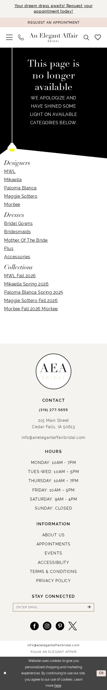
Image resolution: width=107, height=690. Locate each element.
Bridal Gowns (18, 223)
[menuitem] (9, 37)
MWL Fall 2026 (20, 275)
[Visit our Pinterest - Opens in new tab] (60, 626)
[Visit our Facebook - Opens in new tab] (34, 626)
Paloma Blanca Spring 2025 (33, 292)
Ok (101, 673)
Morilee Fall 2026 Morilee (31, 308)
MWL (10, 171)
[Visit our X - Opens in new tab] (72, 626)
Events (53, 553)
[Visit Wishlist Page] (98, 37)
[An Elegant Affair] (53, 37)
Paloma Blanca (20, 187)
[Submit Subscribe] (89, 607)
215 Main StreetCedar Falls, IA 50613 (53, 423)
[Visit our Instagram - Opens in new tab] (47, 626)
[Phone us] (21, 37)
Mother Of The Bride (26, 240)
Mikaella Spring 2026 (26, 283)
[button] (9, 37)
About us (53, 535)
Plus (8, 248)
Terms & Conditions (53, 571)
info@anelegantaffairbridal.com (53, 437)
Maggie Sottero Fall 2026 (31, 300)
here (57, 686)
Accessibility (53, 562)
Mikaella (13, 179)
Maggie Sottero (20, 196)
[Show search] (86, 37)
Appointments (53, 544)
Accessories (17, 256)
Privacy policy (53, 580)
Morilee (12, 204)
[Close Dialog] (5, 673)
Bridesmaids (17, 231)
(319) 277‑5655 (53, 410)
